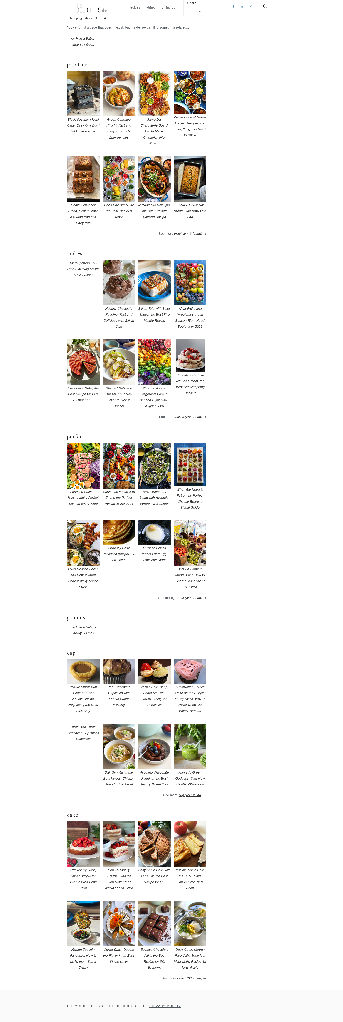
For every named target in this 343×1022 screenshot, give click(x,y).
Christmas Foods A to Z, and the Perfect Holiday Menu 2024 (119, 497)
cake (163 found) (189, 978)
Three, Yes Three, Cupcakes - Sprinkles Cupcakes (83, 732)
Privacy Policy (165, 1005)
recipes (134, 7)
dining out (169, 7)
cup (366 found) (190, 795)
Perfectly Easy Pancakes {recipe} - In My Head (119, 554)
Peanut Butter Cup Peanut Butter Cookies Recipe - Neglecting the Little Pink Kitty (83, 698)
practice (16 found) (188, 233)
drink (151, 7)
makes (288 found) (188, 416)
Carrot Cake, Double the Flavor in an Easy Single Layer (119, 955)
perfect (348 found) (188, 597)
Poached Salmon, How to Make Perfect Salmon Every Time (83, 497)
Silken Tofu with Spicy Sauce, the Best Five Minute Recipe (154, 314)
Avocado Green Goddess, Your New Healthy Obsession (190, 778)
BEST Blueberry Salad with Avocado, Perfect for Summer (154, 497)
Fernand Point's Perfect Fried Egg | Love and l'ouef (154, 554)
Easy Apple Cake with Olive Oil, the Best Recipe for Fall (154, 876)
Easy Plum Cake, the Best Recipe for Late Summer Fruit (83, 394)
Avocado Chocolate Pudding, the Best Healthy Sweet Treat (154, 778)
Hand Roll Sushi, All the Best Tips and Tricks (119, 211)
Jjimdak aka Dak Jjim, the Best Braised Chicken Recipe (154, 211)
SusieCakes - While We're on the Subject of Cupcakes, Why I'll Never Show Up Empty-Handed (190, 698)
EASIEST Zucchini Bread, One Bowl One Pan (190, 211)
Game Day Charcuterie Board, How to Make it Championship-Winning (154, 131)
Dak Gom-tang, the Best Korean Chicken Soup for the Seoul (118, 778)
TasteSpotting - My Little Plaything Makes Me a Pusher (83, 269)
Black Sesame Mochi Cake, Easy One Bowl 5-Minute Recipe (83, 125)
